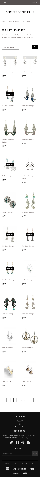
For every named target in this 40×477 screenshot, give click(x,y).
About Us (20, 421)
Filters (35, 47)
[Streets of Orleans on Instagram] (28, 443)
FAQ (20, 424)
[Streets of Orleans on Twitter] (11, 443)
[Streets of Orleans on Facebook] (17, 443)
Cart (36, 3)
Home (3, 22)
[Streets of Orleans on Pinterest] (23, 443)
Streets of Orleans (20, 12)
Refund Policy (20, 427)
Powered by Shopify (27, 464)
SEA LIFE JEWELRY (15, 22)
